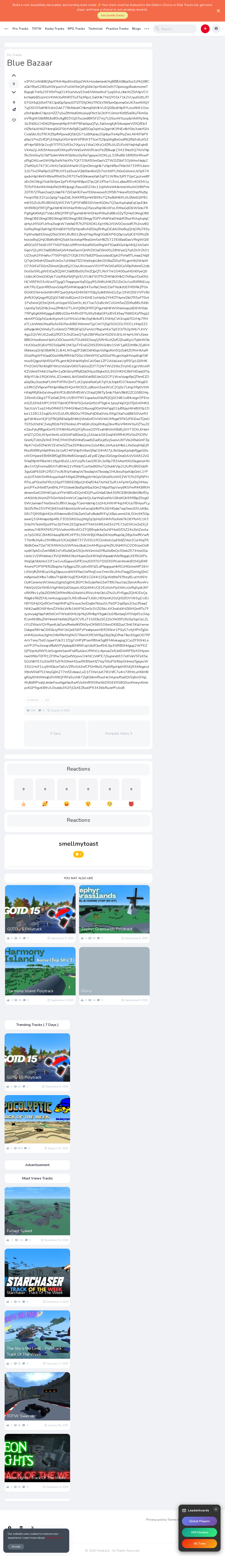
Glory (86, 991)
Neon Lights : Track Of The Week (36, 1477)
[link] (14, 120)
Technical (95, 29)
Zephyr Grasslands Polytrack (106, 929)
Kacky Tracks (54, 29)
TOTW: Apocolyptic (24, 1139)
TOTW (37, 29)
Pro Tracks (20, 29)
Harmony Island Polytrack (30, 991)
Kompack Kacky (117, 733)
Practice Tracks (117, 29)
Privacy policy (156, 1520)
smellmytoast (78, 844)
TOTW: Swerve (20, 1416)
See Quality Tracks (112, 15)
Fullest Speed (19, 1231)
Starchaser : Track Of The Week (35, 1292)
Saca (56, 733)
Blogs (136, 29)
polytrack (33, 700)
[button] (205, 28)
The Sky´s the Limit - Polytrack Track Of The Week (34, 1351)
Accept (16, 1546)
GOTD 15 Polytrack (24, 929)
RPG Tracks (76, 29)
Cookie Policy (54, 1538)
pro (47, 700)
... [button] (146, 28)
